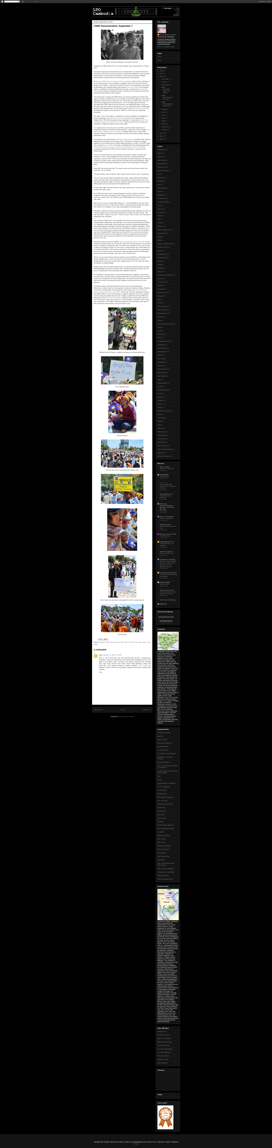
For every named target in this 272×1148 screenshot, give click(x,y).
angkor (159, 153)
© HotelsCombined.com (166, 622)
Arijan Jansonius (163, 170)
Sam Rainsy (161, 372)
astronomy (161, 177)
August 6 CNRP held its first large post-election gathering (113, 81)
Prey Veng (160, 358)
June (163, 115)
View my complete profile (165, 47)
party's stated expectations (113, 297)
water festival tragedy (164, 449)
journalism (160, 289)
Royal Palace (161, 369)
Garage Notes (162, 793)
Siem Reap (161, 376)
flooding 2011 (161, 254)
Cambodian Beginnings (168, 573)
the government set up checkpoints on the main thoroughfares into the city (117, 147)
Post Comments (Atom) (126, 716)
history (159, 271)
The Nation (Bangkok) (164, 1049)
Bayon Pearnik (162, 739)
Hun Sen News (162, 801)
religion (159, 365)
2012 (162, 133)
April (163, 121)
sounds (159, 386)
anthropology (161, 160)
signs (159, 379)
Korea (159, 320)
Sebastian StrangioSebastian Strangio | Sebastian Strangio (167, 506)
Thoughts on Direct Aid (167, 468)
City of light (163, 510)
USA (158, 425)
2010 (162, 139)
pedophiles (161, 345)
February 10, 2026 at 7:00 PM (112, 655)
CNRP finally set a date (117, 118)
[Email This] (99, 639)
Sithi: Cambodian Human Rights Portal (165, 864)
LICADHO (160, 832)
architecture (161, 167)
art (158, 174)
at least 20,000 (108, 145)
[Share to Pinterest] (107, 639)
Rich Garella (161, 853)
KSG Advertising (165, 536)
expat (159, 250)
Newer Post (98, 710)
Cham (159, 205)
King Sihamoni (162, 310)
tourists (159, 407)
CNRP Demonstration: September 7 (113, 26)
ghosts (159, 261)
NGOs (159, 338)
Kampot (160, 296)
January (164, 129)
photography (161, 351)
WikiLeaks (160, 453)
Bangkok (160, 181)
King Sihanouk (162, 313)
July (163, 112)
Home (122, 710)
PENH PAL (163, 604)
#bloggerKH (161, 149)
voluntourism (161, 439)
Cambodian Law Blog (167, 559)
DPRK (159, 240)
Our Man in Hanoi (163, 1035)
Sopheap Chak (165, 524)
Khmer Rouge (162, 306)
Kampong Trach (162, 292)
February (165, 127)
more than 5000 (132, 87)
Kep (158, 299)
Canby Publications (163, 762)
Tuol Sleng (161, 418)
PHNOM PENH (165, 582)
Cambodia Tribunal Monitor (166, 753)
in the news (137, 642)
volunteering (161, 435)
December (165, 79)
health (159, 264)
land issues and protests (165, 324)
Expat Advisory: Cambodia (166, 783)
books (159, 191)
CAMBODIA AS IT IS (167, 542)
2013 (162, 76)
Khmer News (161, 811)
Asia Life (160, 736)
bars (158, 184)
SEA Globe (161, 860)
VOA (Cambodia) (163, 875)
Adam (101, 655)
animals (160, 156)
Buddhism (160, 195)
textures (160, 397)
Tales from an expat (167, 590)
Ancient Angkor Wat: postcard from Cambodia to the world (168, 486)
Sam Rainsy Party (163, 856)
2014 (162, 73)
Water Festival (162, 446)
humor (159, 278)
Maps (159, 60)
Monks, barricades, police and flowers (165, 90)
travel (159, 414)
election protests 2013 (117, 642)
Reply (100, 672)
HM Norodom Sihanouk (165, 797)
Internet (160, 285)
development (161, 233)
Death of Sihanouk (163, 230)
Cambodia (102, 642)
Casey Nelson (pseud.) (168, 34)
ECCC (159, 780)
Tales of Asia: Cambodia (165, 868)
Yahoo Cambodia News (165, 879)
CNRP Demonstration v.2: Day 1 (167, 97)
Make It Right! (165, 467)
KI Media (160, 821)
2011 (161, 136)
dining (159, 237)
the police (141, 89)
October (164, 82)
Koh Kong (160, 317)
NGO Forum (161, 842)
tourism (159, 404)
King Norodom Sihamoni (165, 825)
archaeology (161, 163)
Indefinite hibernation (166, 518)
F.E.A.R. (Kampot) (163, 786)
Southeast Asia (162, 390)
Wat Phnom (161, 442)
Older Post (147, 710)
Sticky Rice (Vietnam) (164, 1042)
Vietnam (160, 428)
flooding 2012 (162, 257)
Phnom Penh (161, 348)
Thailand (160, 400)
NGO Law (160, 334)
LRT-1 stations (143, 665)
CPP (158, 219)
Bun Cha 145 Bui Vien (166, 553)
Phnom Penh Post (163, 849)
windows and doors (163, 456)
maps (159, 327)
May (163, 118)
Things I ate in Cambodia (165, 872)
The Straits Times (163, 1056)
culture (159, 226)
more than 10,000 (141, 108)
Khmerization (161, 818)
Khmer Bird (161, 807)
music (159, 331)
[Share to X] (103, 639)
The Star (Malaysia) (164, 1052)
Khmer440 (160, 814)
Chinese (160, 209)
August (164, 109)
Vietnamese (161, 432)
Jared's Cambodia (166, 551)
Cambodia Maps (163, 746)
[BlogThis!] (101, 639)
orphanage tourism (163, 341)
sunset (159, 393)
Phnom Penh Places (164, 846)
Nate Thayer (161, 839)
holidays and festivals (164, 275)
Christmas (160, 212)
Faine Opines (161, 790)
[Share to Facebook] (105, 639)
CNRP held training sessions (124, 139)
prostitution (161, 362)
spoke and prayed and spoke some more (132, 242)
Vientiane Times (162, 1059)
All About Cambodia (164, 732)
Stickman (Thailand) (164, 1038)
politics (144, 642)
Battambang (161, 188)
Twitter (159, 421)
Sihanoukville (161, 383)
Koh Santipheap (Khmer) (165, 828)
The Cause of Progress (168, 600)
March (164, 124)
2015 (162, 71)
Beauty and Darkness (164, 743)
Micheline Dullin (164, 584)
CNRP (107, 642)
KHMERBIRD (164, 475)
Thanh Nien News (163, 1045)
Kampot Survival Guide (168, 534)
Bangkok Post (162, 1031)
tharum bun (164, 482)
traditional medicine (164, 411)
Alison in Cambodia (167, 516)
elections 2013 (129, 642)
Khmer (159, 303)
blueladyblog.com (166, 494)
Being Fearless (164, 476)
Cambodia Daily (162, 202)
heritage (160, 268)
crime (159, 223)
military (96, 91)
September (165, 85)
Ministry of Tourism (163, 835)
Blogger (136, 1144)
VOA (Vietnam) (162, 1063)
